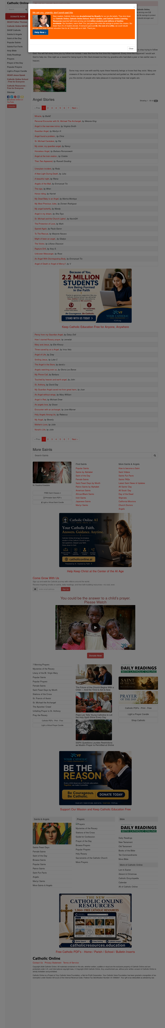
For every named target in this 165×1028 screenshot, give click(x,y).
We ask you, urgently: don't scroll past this (52, 12)
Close (131, 48)
